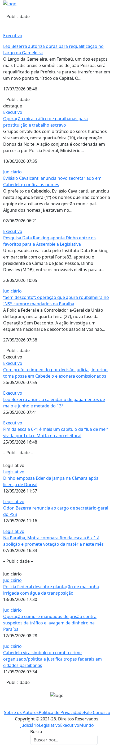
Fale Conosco (97, 712)
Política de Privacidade (61, 712)
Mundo (86, 725)
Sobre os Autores (21, 712)
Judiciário (12, 172)
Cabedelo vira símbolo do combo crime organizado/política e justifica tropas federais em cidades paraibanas (52, 659)
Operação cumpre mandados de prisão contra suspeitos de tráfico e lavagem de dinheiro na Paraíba (50, 623)
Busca (36, 732)
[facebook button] (49, 706)
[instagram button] (54, 706)
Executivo (12, 36)
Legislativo (13, 472)
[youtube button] (64, 706)
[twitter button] (59, 706)
